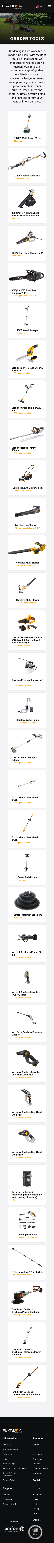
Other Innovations (41, 1468)
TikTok (35, 1513)
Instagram (37, 1494)
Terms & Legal (9, 1464)
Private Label (8, 1454)
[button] (39, 6)
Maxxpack (37, 1454)
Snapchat (37, 1520)
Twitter (36, 1509)
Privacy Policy (9, 1480)
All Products (38, 1473)
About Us (7, 1445)
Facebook (37, 1488)
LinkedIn (36, 1499)
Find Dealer (8, 1499)
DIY (34, 1449)
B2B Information (10, 1449)
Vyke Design (13, 1521)
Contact (6, 1494)
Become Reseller (10, 1504)
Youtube (36, 1504)
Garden (36, 1445)
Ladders (36, 1464)
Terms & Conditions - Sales (14, 1468)
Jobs (5, 1459)
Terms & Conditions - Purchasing (12, 1473)
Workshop (37, 1459)
